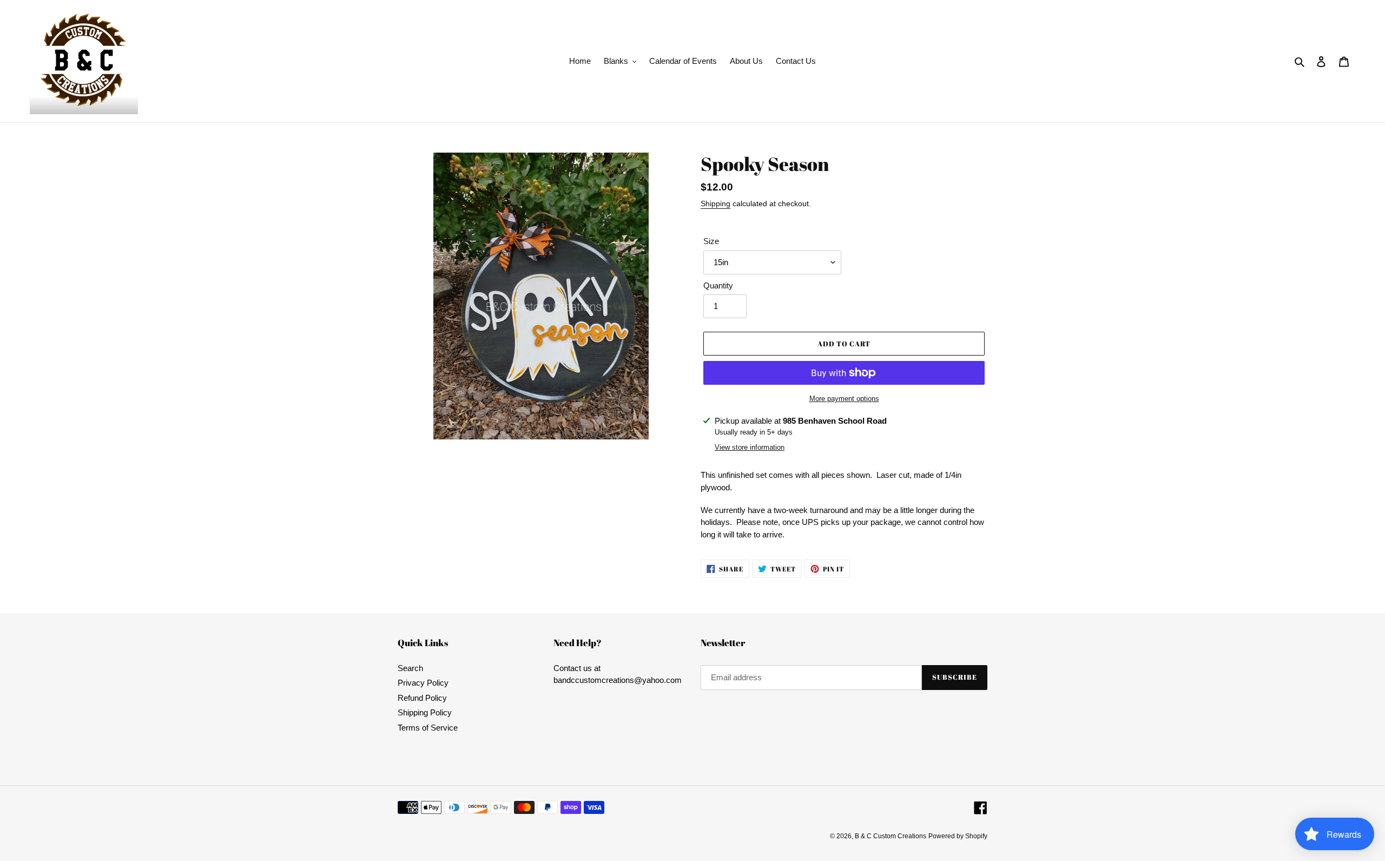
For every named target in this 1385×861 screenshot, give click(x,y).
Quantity (718, 285)
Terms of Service (428, 727)
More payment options (844, 399)
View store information (749, 447)
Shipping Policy (425, 712)
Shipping (715, 203)
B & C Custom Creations (890, 836)
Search (410, 668)
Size (711, 241)
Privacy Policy (423, 682)
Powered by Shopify (957, 836)
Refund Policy (422, 697)
